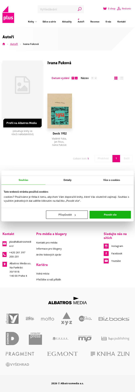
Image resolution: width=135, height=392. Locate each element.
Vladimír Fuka (59, 138)
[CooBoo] (30, 319)
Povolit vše (110, 214)
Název (85, 78)
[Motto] (47, 319)
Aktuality (67, 21)
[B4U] (115, 338)
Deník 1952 (60, 133)
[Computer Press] (35, 338)
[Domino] (12, 338)
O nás (108, 21)
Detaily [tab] (68, 180)
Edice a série (49, 21)
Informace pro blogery (49, 248)
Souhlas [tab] (23, 180)
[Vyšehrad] (17, 364)
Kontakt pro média (46, 242)
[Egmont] (62, 353)
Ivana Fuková (59, 144)
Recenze (94, 21)
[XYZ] (66, 319)
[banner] (8, 14)
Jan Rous (59, 141)
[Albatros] (12, 319)
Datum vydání (60, 78)
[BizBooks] (114, 319)
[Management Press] (85, 338)
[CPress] (60, 338)
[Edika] (85, 319)
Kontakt (121, 21)
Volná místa (42, 273)
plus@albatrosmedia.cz (20, 243)
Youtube (116, 260)
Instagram (117, 246)
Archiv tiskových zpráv (48, 254)
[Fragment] (19, 353)
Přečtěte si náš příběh (48, 279)
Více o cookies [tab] (111, 180)
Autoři (81, 21)
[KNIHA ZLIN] (110, 353)
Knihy (31, 21)
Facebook (116, 253)
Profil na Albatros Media (21, 122)
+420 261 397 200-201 (17, 254)
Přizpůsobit (65, 214)
